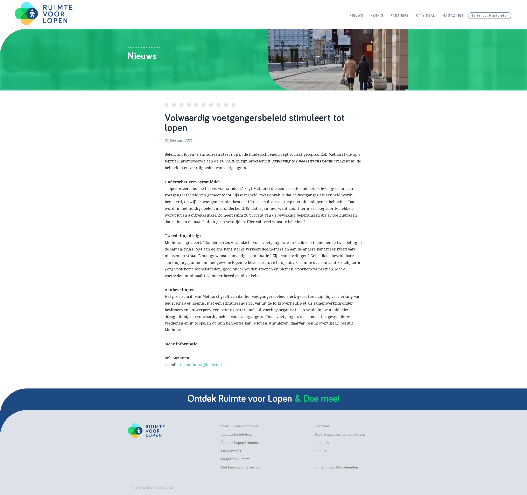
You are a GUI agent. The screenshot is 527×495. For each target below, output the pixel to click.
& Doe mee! (317, 399)
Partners (400, 15)
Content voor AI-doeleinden (336, 467)
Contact (320, 451)
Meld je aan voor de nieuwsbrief (339, 434)
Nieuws (356, 15)
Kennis (377, 15)
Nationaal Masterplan (489, 15)
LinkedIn (321, 442)
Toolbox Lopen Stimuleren (241, 442)
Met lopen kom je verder (240, 467)
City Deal (425, 15)
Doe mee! (321, 426)
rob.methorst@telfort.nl (200, 364)
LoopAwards (231, 451)
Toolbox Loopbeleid (236, 434)
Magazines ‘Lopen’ (235, 459)
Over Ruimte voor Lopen (240, 426)
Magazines (453, 15)
